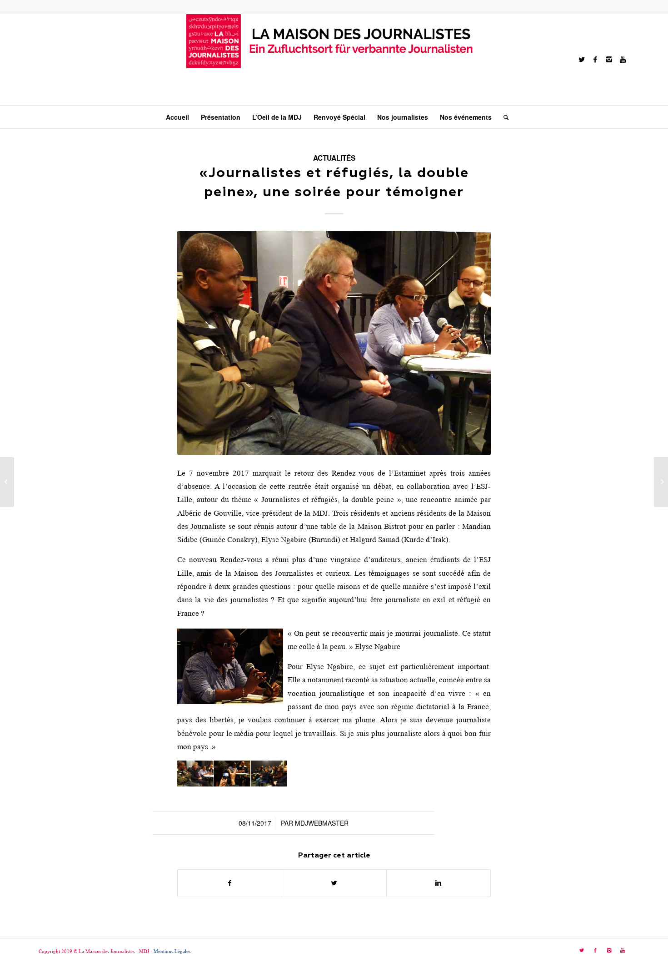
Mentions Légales (172, 951)
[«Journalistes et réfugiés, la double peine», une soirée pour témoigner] (334, 343)
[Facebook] (595, 59)
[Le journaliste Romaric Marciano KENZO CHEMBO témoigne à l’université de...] (7, 482)
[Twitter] (581, 59)
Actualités (334, 158)
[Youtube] (622, 59)
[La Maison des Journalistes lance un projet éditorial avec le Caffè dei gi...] (661, 482)
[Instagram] (609, 59)
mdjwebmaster (322, 822)
